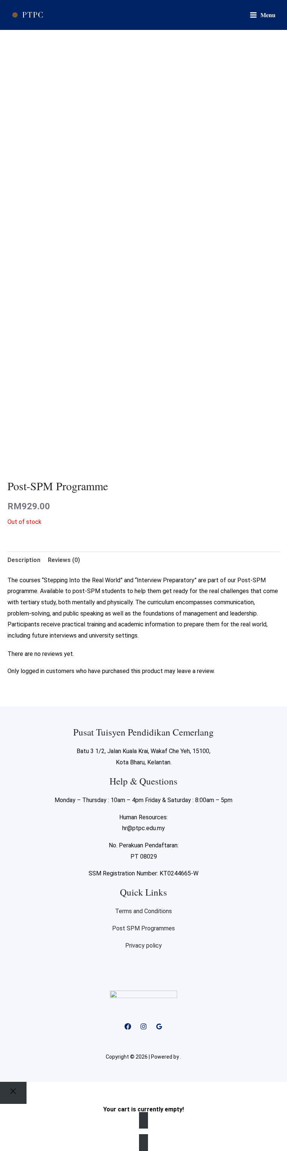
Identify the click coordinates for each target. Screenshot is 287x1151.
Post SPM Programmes (143, 928)
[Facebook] (127, 1026)
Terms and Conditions (143, 911)
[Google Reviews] (159, 1026)
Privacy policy (143, 945)
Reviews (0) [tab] (64, 560)
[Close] (13, 1093)
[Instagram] (143, 1026)
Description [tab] (23, 560)
